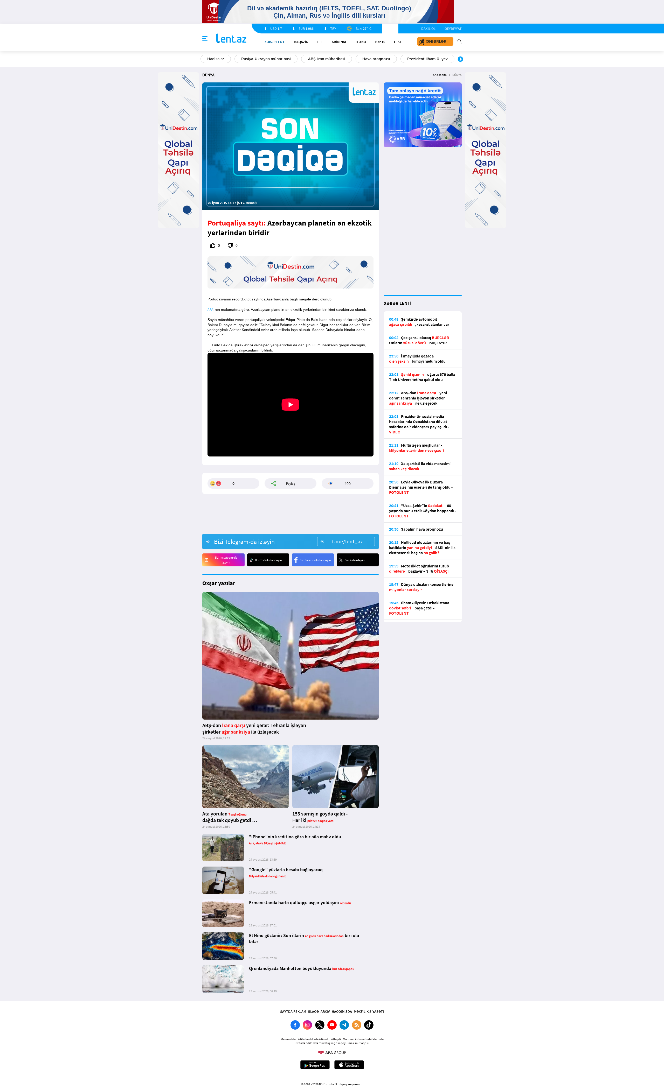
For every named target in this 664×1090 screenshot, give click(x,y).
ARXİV (325, 1011)
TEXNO (360, 41)
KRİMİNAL (339, 41)
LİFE (320, 41)
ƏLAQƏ (313, 1011)
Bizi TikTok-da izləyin (268, 560)
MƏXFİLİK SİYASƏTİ (369, 1011)
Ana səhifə (440, 75)
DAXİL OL (428, 28)
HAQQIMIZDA (342, 1011)
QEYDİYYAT (453, 28)
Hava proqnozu (376, 59)
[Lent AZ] (231, 38)
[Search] (460, 41)
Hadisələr (215, 59)
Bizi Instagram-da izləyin (226, 559)
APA (210, 309)
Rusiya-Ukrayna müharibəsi (266, 59)
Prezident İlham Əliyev (427, 59)
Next (460, 59)
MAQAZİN (301, 41)
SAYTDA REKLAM (293, 1011)
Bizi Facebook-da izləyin (315, 560)
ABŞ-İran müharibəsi (326, 59)
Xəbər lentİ (275, 41)
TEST (397, 41)
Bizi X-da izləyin (354, 560)
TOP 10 (379, 41)
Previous (203, 59)
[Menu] (205, 38)
